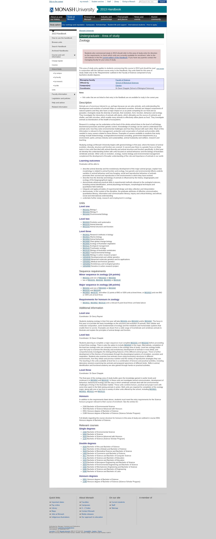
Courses (55, 65)
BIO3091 (86, 244)
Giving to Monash (128, 1)
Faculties (85, 502)
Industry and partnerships (106, 18)
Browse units (57, 42)
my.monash (84, 1)
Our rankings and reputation (73, 25)
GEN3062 (86, 264)
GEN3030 (86, 257)
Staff (109, 1)
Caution (94, 531)
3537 (85, 449)
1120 (85, 439)
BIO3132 (86, 250)
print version (160, 68)
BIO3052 (86, 239)
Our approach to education (92, 517)
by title (56, 85)
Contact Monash (88, 511)
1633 (85, 460)
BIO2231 (86, 224)
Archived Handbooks (60, 51)
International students (136, 25)
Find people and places (123, 18)
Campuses (90, 25)
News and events (138, 18)
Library (116, 1)
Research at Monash (89, 18)
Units (53, 90)
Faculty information (59, 94)
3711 (85, 458)
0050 (85, 434)
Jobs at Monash (58, 514)
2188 (85, 482)
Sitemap (115, 508)
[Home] (72, 12)
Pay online (56, 505)
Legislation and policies (61, 98)
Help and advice (58, 103)
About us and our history (56, 18)
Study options (55, 25)
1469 (85, 453)
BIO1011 (86, 210)
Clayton (119, 85)
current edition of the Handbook (115, 58)
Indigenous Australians (60, 517)
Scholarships (101, 25)
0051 (85, 479)
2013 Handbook (110, 9)
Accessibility (87, 531)
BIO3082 (86, 241)
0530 (85, 447)
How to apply (152, 25)
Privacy (100, 531)
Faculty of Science (123, 80)
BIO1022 (86, 212)
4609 (85, 465)
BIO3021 (86, 237)
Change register (57, 61)
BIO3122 (86, 248)
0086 (85, 471)
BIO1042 (86, 214)
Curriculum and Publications (66, 527)
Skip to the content (56, 1)
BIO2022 (86, 222)
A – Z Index (86, 508)
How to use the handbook (62, 38)
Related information (59, 107)
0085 (85, 469)
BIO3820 (86, 253)
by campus (58, 73)
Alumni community (156, 18)
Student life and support (117, 25)
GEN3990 (86, 266)
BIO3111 (86, 246)
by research (58, 81)
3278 (85, 462)
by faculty (57, 77)
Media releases (88, 514)
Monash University (86, 31)
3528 (85, 451)
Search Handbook (59, 46)
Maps (54, 511)
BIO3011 (86, 235)
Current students (118, 502)
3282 (85, 467)
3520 (85, 436)
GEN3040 (86, 259)
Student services (98, 1)
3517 (85, 456)
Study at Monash (71, 18)
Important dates (58, 502)
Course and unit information (58, 56)
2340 (85, 432)
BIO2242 (86, 227)
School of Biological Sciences (127, 83)
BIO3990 (86, 255)
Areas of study (57, 69)
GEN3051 (86, 262)
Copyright (52, 531)
